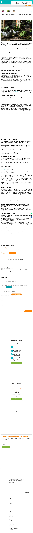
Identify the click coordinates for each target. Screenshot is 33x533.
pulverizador (8, 210)
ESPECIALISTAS (11, 527)
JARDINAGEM (11, 520)
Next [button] (31, 12)
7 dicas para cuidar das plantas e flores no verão (5, 268)
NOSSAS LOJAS (11, 524)
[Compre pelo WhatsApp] (16, 492)
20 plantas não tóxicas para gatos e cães (24, 270)
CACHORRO (11, 512)
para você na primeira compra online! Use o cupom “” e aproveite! (13, 5)
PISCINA (10, 519)
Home (10, 511)
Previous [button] (1, 12)
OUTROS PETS (11, 515)
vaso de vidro (3, 169)
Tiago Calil (16, 392)
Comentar (28, 311)
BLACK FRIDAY (11, 523)
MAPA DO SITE (11, 529)
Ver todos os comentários (16, 294)
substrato (16, 91)
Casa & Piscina (12, 268)
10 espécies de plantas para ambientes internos (15, 270)
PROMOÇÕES (11, 525)
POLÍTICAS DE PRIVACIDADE (13, 528)
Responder (8, 287)
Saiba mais (16, 398)
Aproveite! (28, 5)
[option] (3, 11)
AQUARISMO (11, 516)
